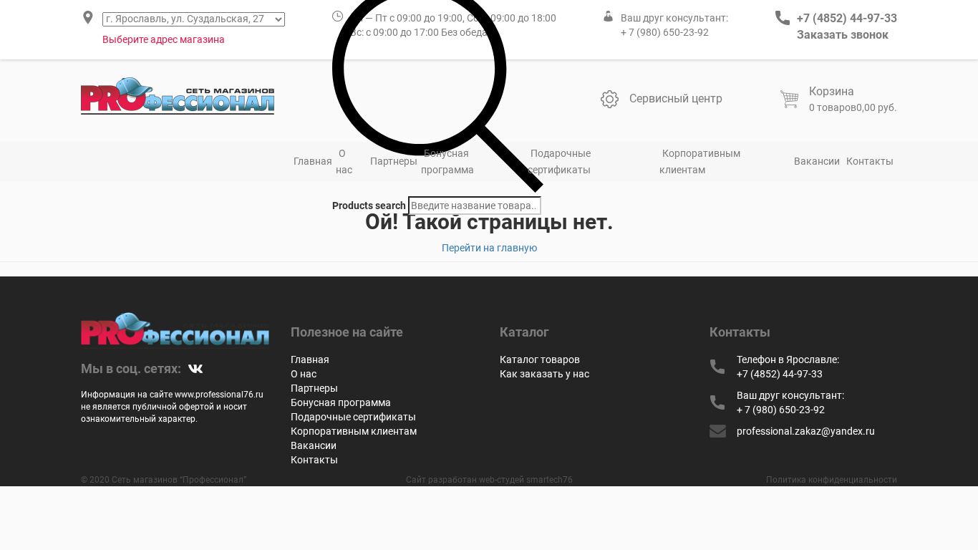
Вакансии (817, 161)
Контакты (870, 161)
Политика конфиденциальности (831, 480)
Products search (369, 205)
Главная (313, 161)
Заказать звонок (843, 35)
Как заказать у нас (544, 374)
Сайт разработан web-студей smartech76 (489, 480)
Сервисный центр (675, 98)
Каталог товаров (540, 359)
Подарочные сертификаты (559, 161)
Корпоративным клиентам (699, 161)
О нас (344, 161)
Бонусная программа (447, 161)
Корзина (831, 91)
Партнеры (393, 161)
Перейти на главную (489, 248)
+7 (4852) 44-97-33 (847, 18)
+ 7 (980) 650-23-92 (665, 32)
